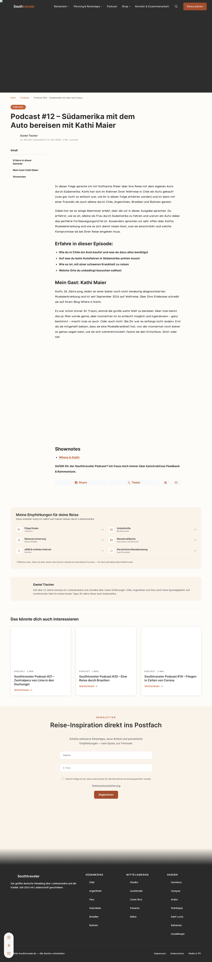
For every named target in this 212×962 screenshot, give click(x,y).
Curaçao (175, 890)
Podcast (112, 6)
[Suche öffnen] (176, 6)
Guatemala (136, 890)
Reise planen (195, 6)
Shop (125, 6)
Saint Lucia (177, 916)
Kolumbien (95, 908)
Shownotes (19, 176)
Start (13, 97)
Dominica (176, 882)
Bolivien (93, 925)
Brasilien (94, 916)
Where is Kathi (69, 457)
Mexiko (134, 882)
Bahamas (176, 925)
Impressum (160, 953)
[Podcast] (8, 945)
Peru (91, 899)
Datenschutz (177, 953)
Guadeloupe (178, 933)
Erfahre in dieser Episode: (22, 162)
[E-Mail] (8, 953)
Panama (134, 908)
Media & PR (194, 953)
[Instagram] (8, 937)
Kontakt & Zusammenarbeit (152, 6)
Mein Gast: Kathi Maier (25, 170)
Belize (133, 916)
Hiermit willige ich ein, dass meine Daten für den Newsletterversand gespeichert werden (108, 779)
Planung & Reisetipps (87, 6)
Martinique (177, 908)
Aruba (174, 899)
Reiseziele (60, 6)
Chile (91, 882)
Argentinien (95, 890)
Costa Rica (136, 899)
